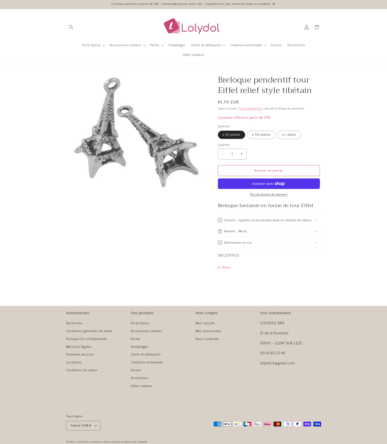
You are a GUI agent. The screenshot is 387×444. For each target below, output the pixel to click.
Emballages (139, 347)
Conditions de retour (82, 370)
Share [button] (226, 267)
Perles (135, 339)
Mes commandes (208, 331)
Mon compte (205, 323)
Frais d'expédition (251, 108)
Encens (136, 370)
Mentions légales (79, 347)
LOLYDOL (83, 441)
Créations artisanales (147, 362)
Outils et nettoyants (146, 354)
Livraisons (74, 362)
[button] (71, 27)
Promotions (139, 378)
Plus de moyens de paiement (268, 194)
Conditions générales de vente (89, 331)
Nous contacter (207, 339)
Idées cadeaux (141, 386)
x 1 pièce (289, 135)
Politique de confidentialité (86, 339)
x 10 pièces (231, 135)
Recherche (74, 323)
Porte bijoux (140, 323)
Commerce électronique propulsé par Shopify (118, 441)
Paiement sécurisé (80, 354)
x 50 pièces (261, 135)
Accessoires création (146, 331)
